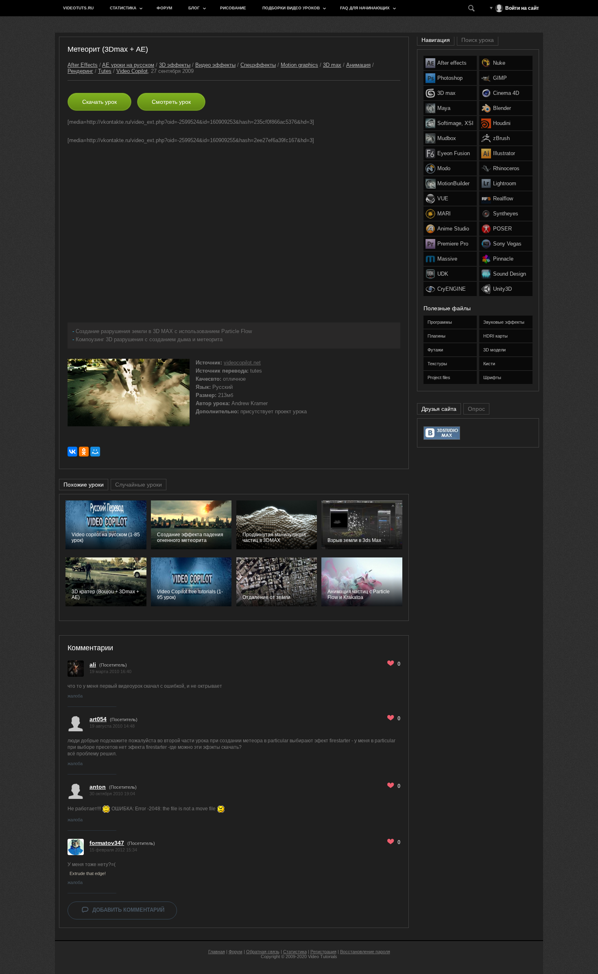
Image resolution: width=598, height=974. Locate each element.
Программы (440, 322)
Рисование (233, 8)
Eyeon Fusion (453, 153)
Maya (443, 108)
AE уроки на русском (128, 65)
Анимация (358, 65)
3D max (332, 65)
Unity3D (502, 289)
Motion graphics (299, 65)
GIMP (500, 78)
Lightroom (504, 183)
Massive (447, 259)
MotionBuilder (453, 183)
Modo (443, 168)
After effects (452, 63)
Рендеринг (80, 71)
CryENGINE (451, 289)
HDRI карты (495, 335)
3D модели (494, 349)
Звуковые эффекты (503, 322)
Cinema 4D (506, 93)
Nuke (499, 63)
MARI (444, 214)
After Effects (83, 65)
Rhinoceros (506, 168)
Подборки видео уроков (291, 8)
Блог (194, 8)
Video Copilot (132, 71)
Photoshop (450, 78)
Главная (216, 951)
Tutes (104, 71)
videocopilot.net (242, 363)
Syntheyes (505, 214)
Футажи (435, 349)
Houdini (502, 123)
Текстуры (437, 363)
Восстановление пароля (365, 951)
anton (97, 786)
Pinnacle (503, 259)
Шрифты (492, 377)
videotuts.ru (78, 8)
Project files (439, 377)
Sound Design (509, 274)
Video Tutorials (322, 956)
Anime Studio (453, 229)
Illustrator (504, 153)
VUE (442, 198)
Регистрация (323, 951)
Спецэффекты (258, 65)
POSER (502, 229)
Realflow (503, 198)
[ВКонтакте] (72, 451)
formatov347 (106, 843)
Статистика (123, 8)
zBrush (501, 138)
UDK (442, 274)
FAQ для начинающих (365, 8)
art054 (98, 719)
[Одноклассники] (84, 451)
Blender (502, 108)
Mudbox (446, 138)
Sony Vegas (507, 244)
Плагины (436, 335)
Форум (164, 8)
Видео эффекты (215, 65)
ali (92, 664)
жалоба (75, 695)
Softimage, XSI (455, 123)
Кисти (489, 363)
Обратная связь (262, 951)
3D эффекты (174, 65)
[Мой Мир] (95, 451)
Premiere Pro (452, 244)
